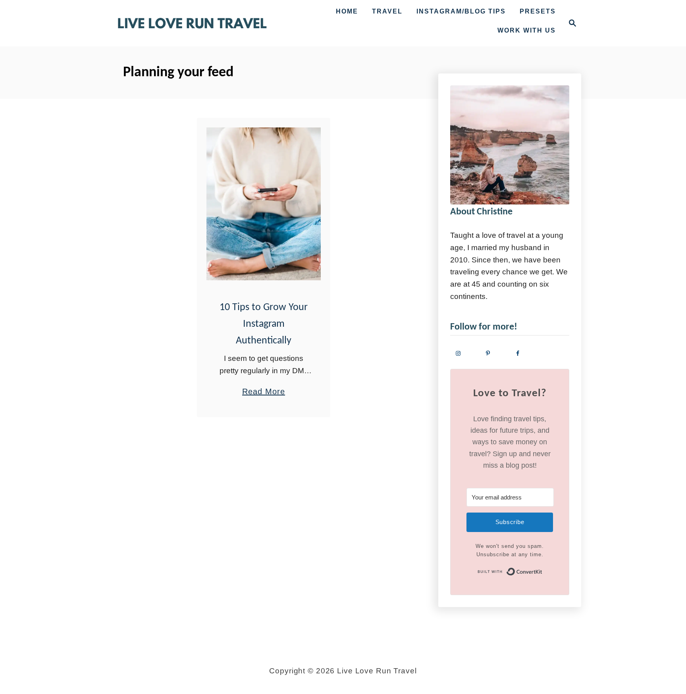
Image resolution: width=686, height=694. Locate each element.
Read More (263, 392)
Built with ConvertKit (542, 571)
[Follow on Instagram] (465, 353)
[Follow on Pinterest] (495, 353)
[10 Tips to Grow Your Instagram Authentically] (263, 203)
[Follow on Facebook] (525, 353)
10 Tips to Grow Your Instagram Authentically (264, 324)
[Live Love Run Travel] (192, 23)
